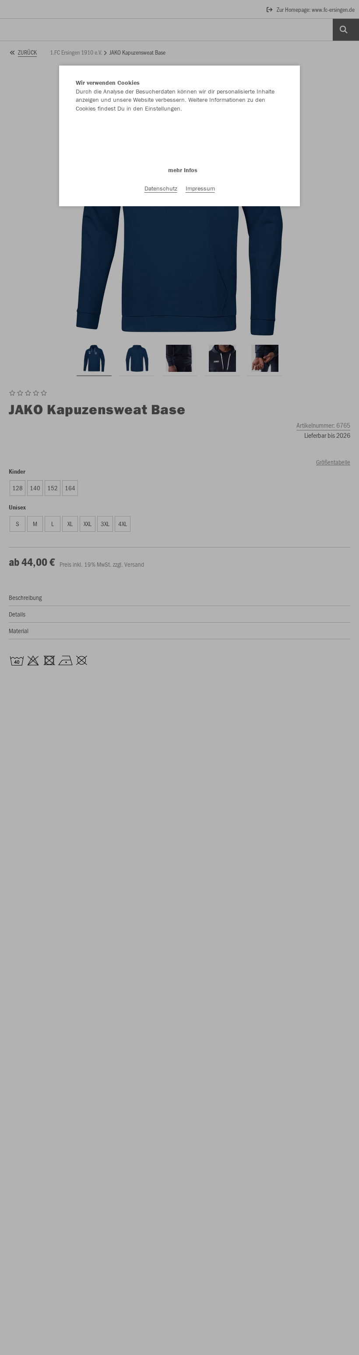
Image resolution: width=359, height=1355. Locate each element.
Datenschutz (160, 188)
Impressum (200, 188)
